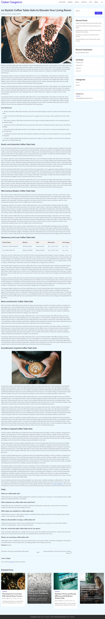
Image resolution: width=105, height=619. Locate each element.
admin (18, 14)
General (70, 2)
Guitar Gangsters (11, 2)
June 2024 (78, 71)
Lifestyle (84, 2)
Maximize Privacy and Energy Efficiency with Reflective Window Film (65, 596)
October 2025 (79, 65)
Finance (78, 82)
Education (62, 2)
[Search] (102, 2)
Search (78, 10)
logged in (11, 562)
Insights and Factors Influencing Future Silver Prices (89, 23)
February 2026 (79, 62)
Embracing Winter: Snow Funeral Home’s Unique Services (90, 589)
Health (77, 2)
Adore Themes (70, 617)
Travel (96, 2)
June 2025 (78, 68)
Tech (90, 2)
